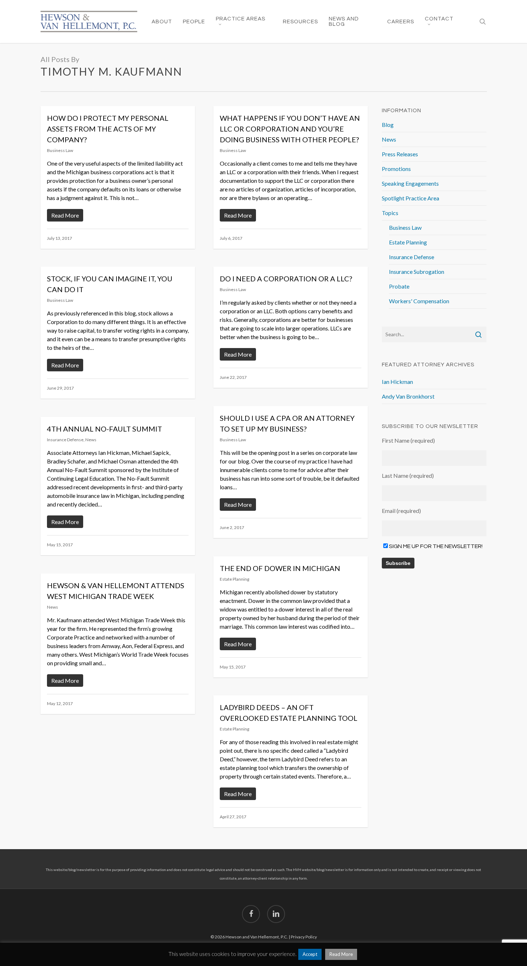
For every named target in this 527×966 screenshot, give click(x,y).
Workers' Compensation (419, 301)
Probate (399, 286)
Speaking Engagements (410, 183)
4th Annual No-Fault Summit (104, 428)
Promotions (396, 168)
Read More (341, 954)
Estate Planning (234, 579)
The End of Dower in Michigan (280, 568)
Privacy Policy (304, 936)
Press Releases (400, 154)
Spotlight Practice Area (410, 198)
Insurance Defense (65, 439)
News (90, 439)
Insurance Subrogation (416, 271)
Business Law (60, 150)
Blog (388, 124)
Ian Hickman (397, 381)
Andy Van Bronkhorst (408, 396)
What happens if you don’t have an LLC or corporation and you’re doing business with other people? (290, 129)
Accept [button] (310, 954)
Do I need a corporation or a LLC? (286, 278)
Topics (390, 212)
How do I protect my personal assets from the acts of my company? (107, 129)
